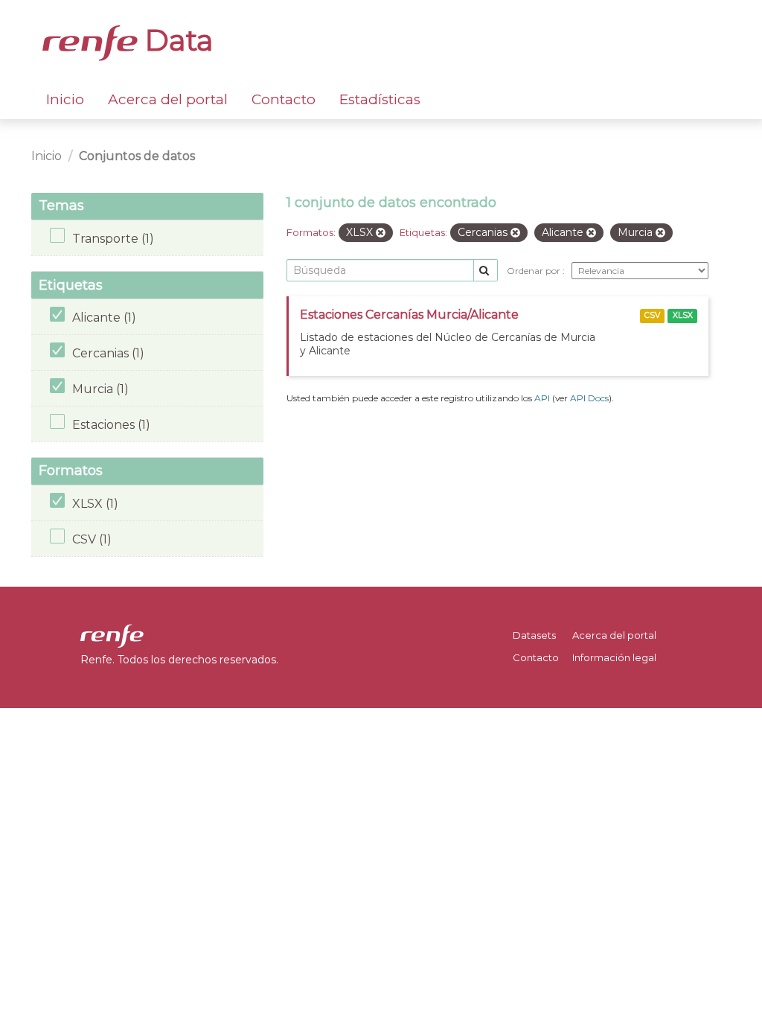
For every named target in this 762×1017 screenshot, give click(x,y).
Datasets (534, 635)
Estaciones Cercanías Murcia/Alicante (409, 314)
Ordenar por (535, 270)
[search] (485, 270)
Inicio (65, 99)
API (542, 398)
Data (176, 40)
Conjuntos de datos (137, 156)
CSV (652, 315)
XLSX (683, 315)
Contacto (284, 99)
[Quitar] (380, 233)
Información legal (614, 657)
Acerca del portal (168, 99)
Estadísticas (379, 99)
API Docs (589, 398)
